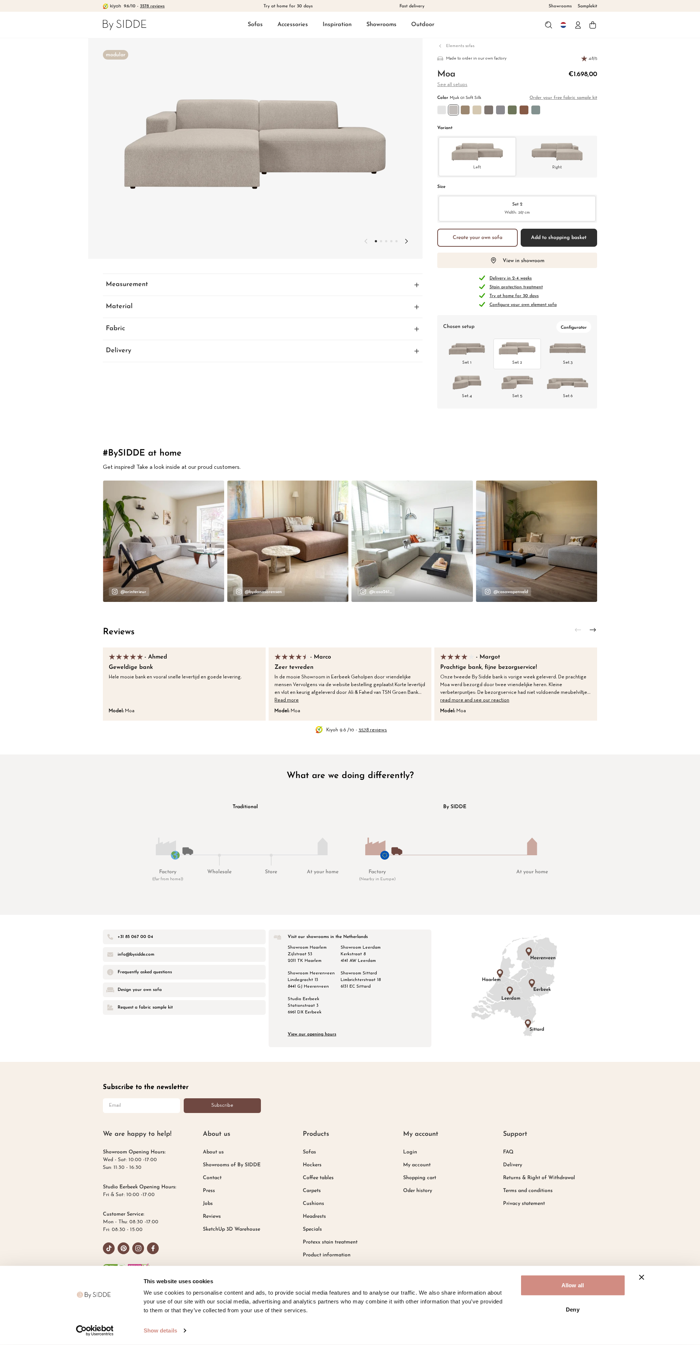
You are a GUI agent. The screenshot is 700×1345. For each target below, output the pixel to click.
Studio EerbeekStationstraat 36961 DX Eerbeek (305, 1005)
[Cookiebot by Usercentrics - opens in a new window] (94, 1330)
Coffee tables (318, 1178)
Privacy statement (524, 1203)
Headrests (314, 1216)
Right (557, 167)
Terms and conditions (528, 1191)
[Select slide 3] (391, 241)
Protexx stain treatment (330, 1242)
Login (410, 1152)
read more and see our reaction (474, 700)
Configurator (574, 327)
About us (213, 1152)
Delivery (512, 1165)
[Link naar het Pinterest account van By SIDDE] (123, 1248)
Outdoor (422, 25)
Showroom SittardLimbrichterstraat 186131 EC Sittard (361, 980)
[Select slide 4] (396, 241)
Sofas (255, 25)
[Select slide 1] (381, 241)
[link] (124, 25)
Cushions (313, 1203)
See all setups (452, 84)
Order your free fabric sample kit (563, 98)
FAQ (508, 1152)
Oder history (417, 1191)
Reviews (118, 632)
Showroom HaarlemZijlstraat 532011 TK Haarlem (307, 954)
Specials (312, 1229)
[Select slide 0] (376, 241)
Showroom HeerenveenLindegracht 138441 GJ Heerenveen (311, 980)
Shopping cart (419, 1178)
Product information (327, 1255)
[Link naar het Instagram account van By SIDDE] (138, 1248)
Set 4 (467, 396)
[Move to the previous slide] (366, 241)
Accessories (292, 25)
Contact (212, 1178)
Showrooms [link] (560, 6)
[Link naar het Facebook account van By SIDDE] (153, 1248)
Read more (286, 700)
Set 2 (517, 208)
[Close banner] (641, 1277)
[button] (255, 25)
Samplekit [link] (587, 6)
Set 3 (567, 362)
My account (417, 1165)
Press (209, 1191)
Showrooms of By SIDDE (232, 1165)
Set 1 (466, 362)
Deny (572, 1309)
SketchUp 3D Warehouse (231, 1229)
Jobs (208, 1203)
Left (477, 167)
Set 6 (567, 396)
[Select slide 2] (386, 241)
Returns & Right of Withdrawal (539, 1178)
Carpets (312, 1191)
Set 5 (517, 396)
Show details (160, 1330)
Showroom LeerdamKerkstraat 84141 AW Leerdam (361, 954)
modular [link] (115, 55)
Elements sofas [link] (460, 46)
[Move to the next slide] (406, 241)
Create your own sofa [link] (477, 237)
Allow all (572, 1285)
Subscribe (222, 1105)
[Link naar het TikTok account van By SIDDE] (109, 1248)
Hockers (312, 1165)
